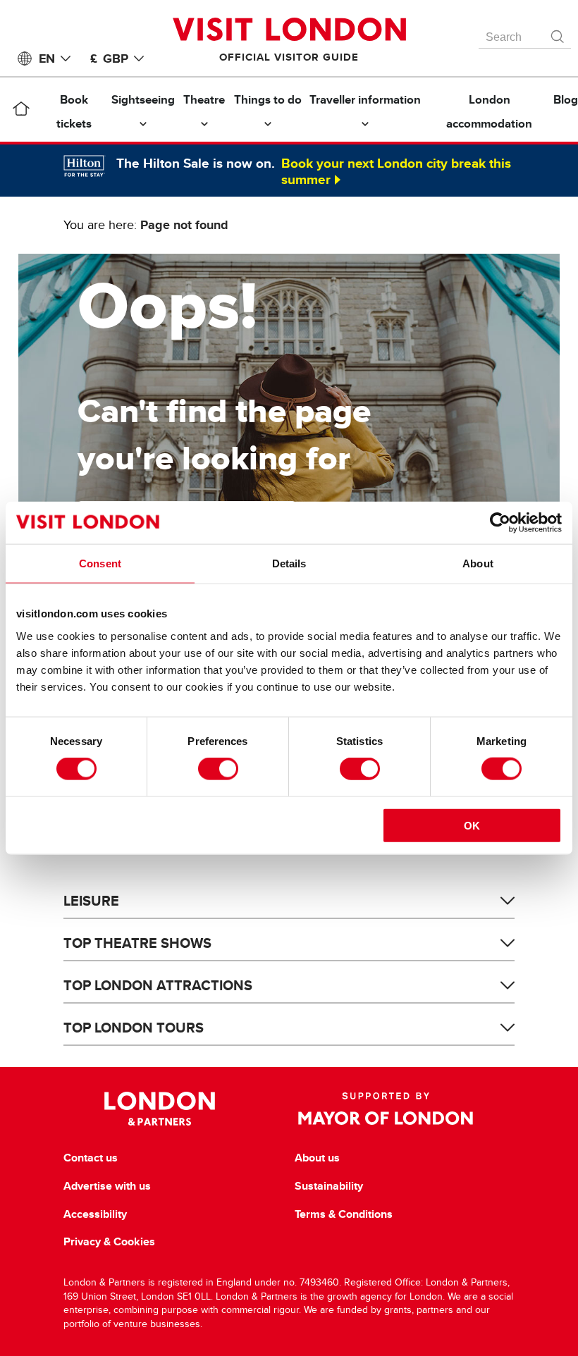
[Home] (21, 111)
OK (472, 825)
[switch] (218, 769)
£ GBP (109, 58)
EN (47, 58)
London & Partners (159, 1109)
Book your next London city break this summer (396, 171)
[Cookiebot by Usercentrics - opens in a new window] (500, 523)
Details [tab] (289, 563)
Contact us (90, 1158)
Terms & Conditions (344, 1214)
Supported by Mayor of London (385, 1109)
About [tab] (477, 563)
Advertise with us (107, 1186)
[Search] (558, 33)
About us (317, 1158)
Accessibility (95, 1214)
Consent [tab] (100, 563)
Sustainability (329, 1186)
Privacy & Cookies (109, 1241)
